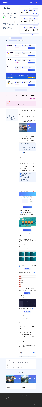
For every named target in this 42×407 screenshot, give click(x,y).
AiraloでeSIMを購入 (27, 268)
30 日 (15, 40)
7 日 (10, 40)
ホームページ (4, 7)
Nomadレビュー (33, 308)
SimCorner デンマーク (9, 115)
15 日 (13, 40)
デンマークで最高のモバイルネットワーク (10, 117)
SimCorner (20, 212)
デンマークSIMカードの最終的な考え (10, 119)
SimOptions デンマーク (9, 114)
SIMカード (26, 2)
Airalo (19, 248)
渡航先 (7, 7)
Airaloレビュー (21, 266)
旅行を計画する (31, 77)
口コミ (31, 2)
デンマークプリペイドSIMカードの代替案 (10, 116)
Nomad (20, 297)
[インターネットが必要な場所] (13, 22)
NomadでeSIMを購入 (27, 311)
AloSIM (34, 272)
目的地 (19, 2)
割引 (28, 2)
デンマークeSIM (22, 152)
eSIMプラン (22, 2)
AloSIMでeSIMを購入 (27, 293)
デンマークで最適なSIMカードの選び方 (10, 113)
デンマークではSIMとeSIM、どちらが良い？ (11, 118)
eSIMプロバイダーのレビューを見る (7, 28)
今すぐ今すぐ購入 (31, 55)
